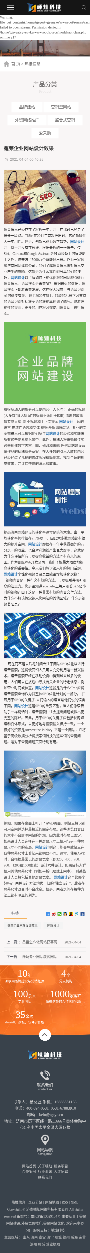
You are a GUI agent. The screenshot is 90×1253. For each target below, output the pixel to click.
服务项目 (61, 1166)
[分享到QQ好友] (65, 914)
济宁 (50, 1237)
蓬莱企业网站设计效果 (23, 925)
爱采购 (45, 133)
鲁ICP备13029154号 (46, 1216)
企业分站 (35, 1202)
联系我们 (45, 1177)
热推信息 (32, 64)
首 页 (15, 64)
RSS (65, 1202)
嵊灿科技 (58, 1230)
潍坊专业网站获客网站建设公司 (41, 957)
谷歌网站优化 (53, 1223)
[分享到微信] (60, 914)
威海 (74, 1237)
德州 (66, 1237)
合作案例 (29, 1172)
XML (74, 1202)
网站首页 (29, 1166)
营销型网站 (61, 107)
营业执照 (53, 1244)
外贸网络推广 (27, 120)
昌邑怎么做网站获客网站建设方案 (41, 942)
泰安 (42, 1237)
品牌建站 (27, 107)
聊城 (58, 1237)
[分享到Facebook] (82, 914)
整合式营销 (65, 120)
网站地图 (52, 1202)
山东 (26, 1237)
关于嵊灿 (45, 1166)
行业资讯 (45, 1172)
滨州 (33, 1244)
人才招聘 (61, 1172)
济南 (34, 1237)
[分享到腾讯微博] (77, 914)
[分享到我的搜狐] (71, 914)
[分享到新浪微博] (54, 914)
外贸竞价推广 (31, 1223)
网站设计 (53, 925)
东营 (82, 1237)
